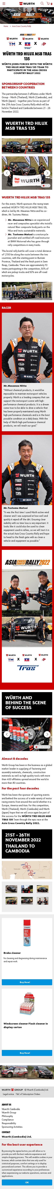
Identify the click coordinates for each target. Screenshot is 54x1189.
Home (6, 26)
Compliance (8, 1120)
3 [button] (44, 747)
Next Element (47, 173)
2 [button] (48, 186)
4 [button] (48, 747)
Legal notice (8, 1094)
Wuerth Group (9, 1112)
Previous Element (7, 173)
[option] (27, 174)
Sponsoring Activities (12, 1127)
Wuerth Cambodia (11, 1109)
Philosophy (7, 1116)
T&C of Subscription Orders (28, 1094)
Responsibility (9, 1123)
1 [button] (44, 186)
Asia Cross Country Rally (21, 26)
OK (27, 1182)
